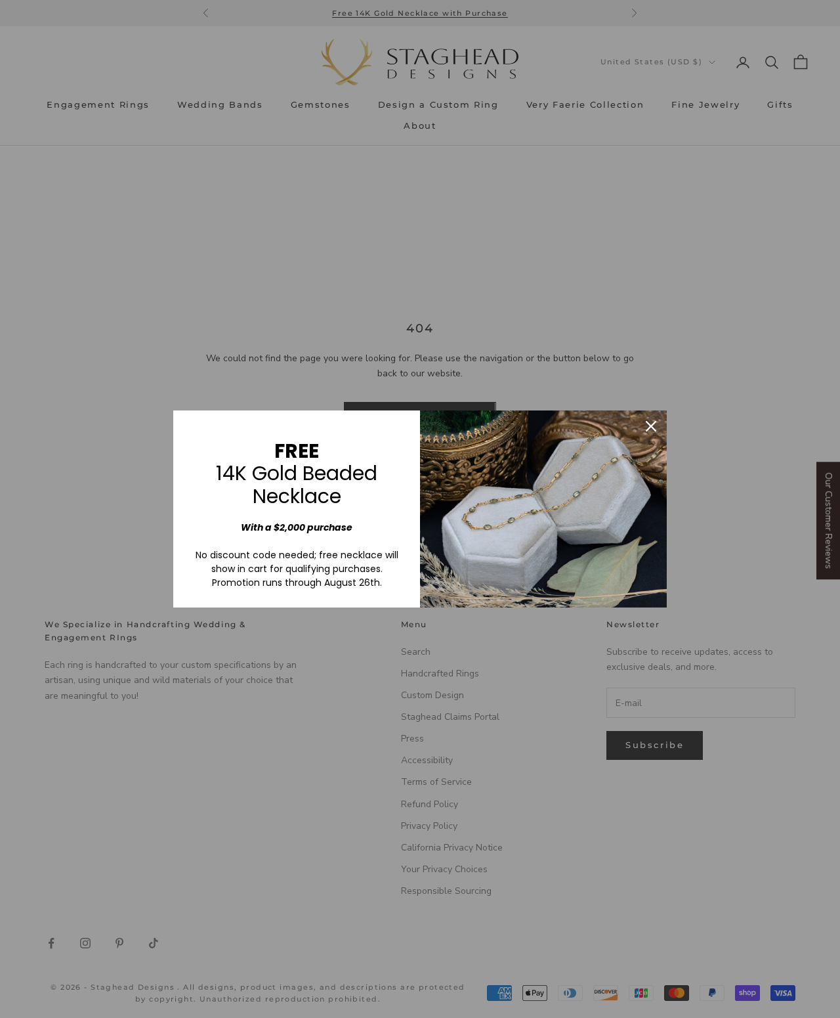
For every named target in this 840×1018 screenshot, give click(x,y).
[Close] (651, 426)
